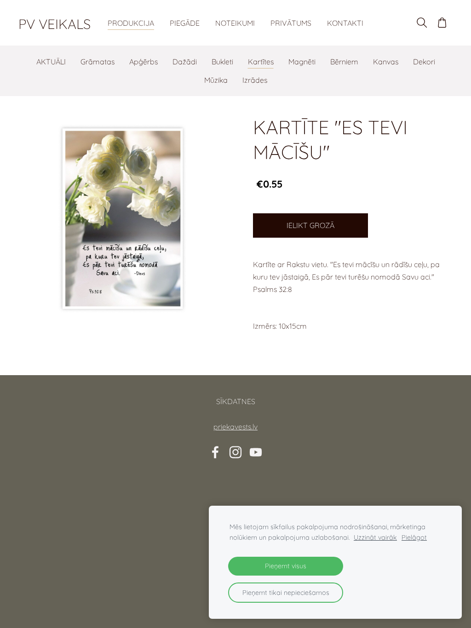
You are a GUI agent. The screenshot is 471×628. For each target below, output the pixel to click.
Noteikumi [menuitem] (235, 23)
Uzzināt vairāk (375, 537)
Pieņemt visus (285, 566)
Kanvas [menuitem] (385, 61)
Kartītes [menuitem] (261, 61)
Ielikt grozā (310, 225)
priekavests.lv (235, 426)
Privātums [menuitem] (290, 23)
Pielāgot (414, 537)
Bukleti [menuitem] (222, 61)
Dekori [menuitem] (424, 61)
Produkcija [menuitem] (131, 23)
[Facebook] (215, 452)
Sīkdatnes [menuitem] (235, 401)
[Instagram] (235, 452)
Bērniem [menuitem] (344, 61)
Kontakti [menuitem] (345, 23)
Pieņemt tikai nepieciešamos (285, 592)
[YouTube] (256, 452)
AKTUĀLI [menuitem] (51, 61)
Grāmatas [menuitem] (97, 61)
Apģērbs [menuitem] (143, 61)
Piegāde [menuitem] (185, 23)
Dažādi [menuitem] (184, 61)
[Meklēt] (421, 22)
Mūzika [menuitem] (216, 80)
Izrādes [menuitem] (254, 80)
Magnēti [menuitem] (302, 61)
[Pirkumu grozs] (442, 22)
